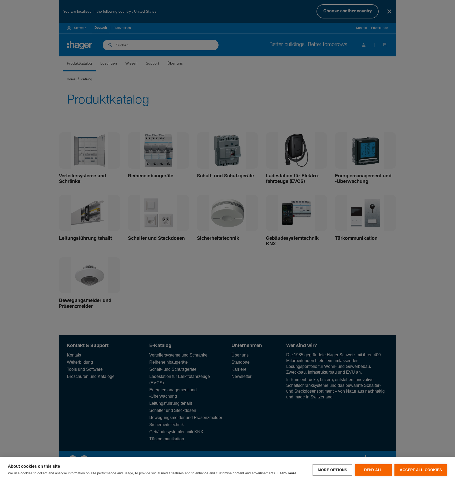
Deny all (373, 470)
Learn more (287, 473)
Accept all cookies (421, 470)
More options (332, 470)
